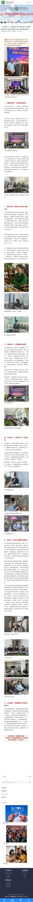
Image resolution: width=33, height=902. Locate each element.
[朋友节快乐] (16, 817)
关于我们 (8, 874)
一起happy (5, 846)
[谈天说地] (16, 857)
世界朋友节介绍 (8, 876)
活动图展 (25, 874)
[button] (2, 16)
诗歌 (25, 878)
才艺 (25, 880)
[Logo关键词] (8, 2)
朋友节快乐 (5, 826)
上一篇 (3, 780)
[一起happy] (16, 837)
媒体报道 (4, 794)
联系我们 (8, 880)
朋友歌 (8, 878)
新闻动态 (4, 791)
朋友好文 (4, 801)
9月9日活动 (25, 876)
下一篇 (29, 780)
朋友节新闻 (5, 797)
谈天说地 (5, 867)
